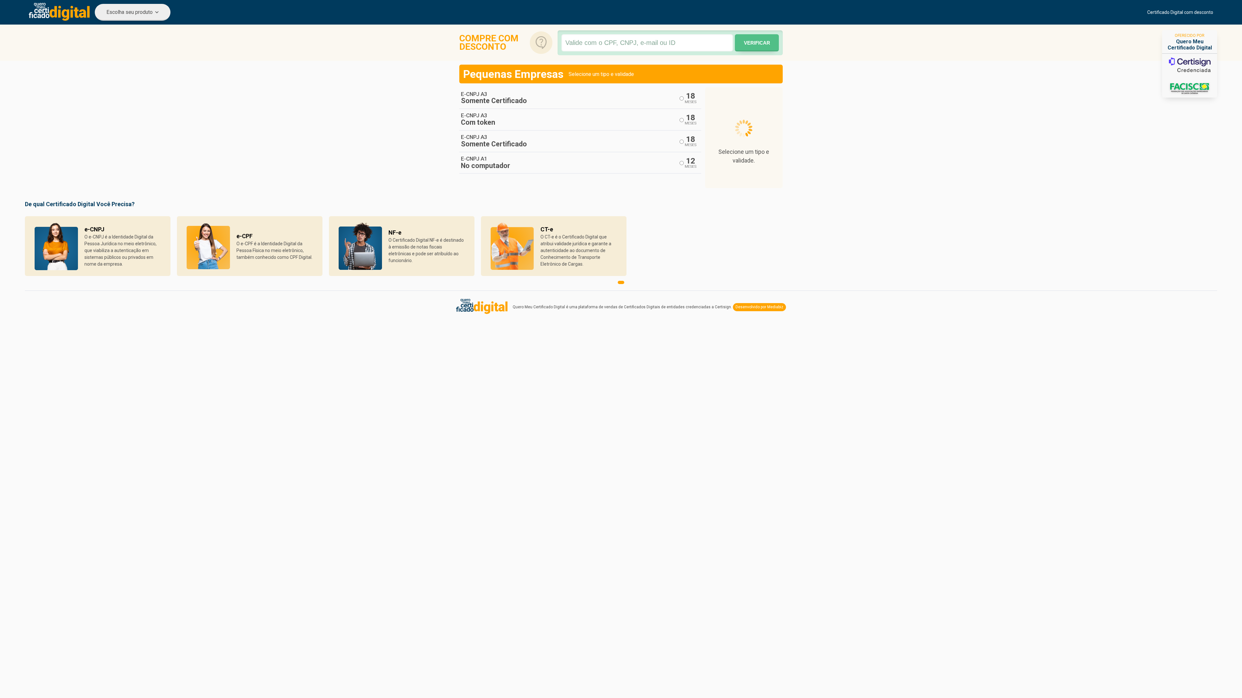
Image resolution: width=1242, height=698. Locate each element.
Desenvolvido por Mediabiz (759, 307)
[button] (621, 282)
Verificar (757, 43)
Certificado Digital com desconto (1180, 12)
